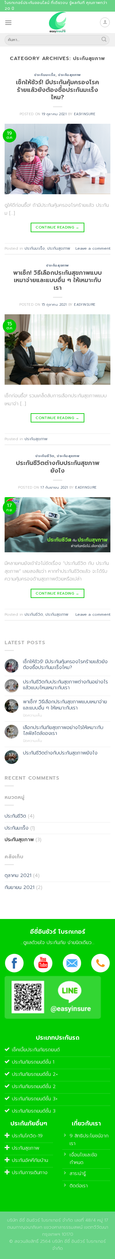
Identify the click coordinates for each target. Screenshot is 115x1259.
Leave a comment (92, 248)
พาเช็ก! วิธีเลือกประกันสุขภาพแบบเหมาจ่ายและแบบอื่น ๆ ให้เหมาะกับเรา (57, 280)
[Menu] (8, 22)
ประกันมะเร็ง (45, 75)
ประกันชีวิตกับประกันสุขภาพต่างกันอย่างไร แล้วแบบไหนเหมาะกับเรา (65, 685)
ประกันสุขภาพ (69, 75)
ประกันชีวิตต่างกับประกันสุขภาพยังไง (57, 467)
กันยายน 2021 (19, 887)
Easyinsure (85, 114)
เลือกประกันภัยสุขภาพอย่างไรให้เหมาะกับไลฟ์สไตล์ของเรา (63, 730)
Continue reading (57, 227)
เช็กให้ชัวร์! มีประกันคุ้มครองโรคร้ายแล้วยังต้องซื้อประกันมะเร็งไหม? (57, 90)
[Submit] (104, 40)
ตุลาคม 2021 (18, 875)
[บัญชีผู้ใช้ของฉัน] (105, 22)
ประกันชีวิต (44, 456)
